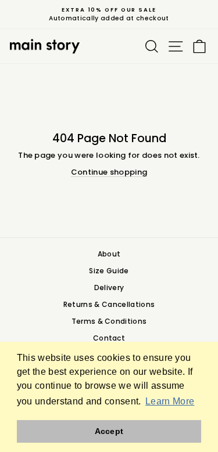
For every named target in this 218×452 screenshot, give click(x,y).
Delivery (109, 287)
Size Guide (108, 271)
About (109, 254)
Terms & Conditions (109, 321)
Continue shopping (109, 172)
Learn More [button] (169, 401)
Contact (109, 338)
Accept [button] (109, 431)
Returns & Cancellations (109, 304)
